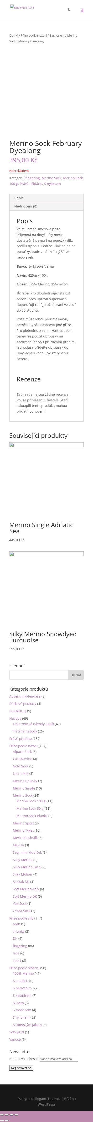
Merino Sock (51, 178)
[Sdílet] (7, 1115)
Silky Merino (22, 859)
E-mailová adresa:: (24, 1058)
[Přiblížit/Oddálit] (16, 1115)
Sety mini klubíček (27, 852)
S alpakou (20, 980)
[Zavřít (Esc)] (2, 1115)
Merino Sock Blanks (31, 816)
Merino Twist (23, 830)
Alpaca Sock (22, 751)
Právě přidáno (31, 183)
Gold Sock (20, 766)
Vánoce (15, 1039)
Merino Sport (23, 823)
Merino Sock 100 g (31, 801)
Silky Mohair (22, 874)
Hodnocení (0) (25, 206)
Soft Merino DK (25, 896)
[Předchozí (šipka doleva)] (2, 1120)
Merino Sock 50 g (30, 808)
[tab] (46, 198)
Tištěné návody (25, 731)
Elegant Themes (47, 1098)
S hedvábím (22, 988)
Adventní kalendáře (25, 696)
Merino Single (24, 788)
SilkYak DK (21, 881)
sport (17, 960)
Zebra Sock (21, 911)
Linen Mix (20, 773)
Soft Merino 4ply (26, 889)
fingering (33, 178)
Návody (15, 718)
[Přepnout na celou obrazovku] (11, 1115)
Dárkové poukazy (22, 703)
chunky (18, 931)
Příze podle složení (34, 35)
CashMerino (22, 758)
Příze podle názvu (23, 746)
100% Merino (23, 973)
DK (15, 938)
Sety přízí (16, 1032)
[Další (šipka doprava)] (7, 1120)
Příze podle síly (21, 918)
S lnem (18, 1003)
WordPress (47, 1104)
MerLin (18, 845)
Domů (13, 35)
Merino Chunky (25, 781)
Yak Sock (19, 903)
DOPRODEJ (17, 711)
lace (16, 953)
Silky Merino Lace (27, 867)
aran (16, 924)
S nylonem (57, 35)
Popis (18, 198)
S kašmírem (22, 995)
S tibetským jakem (27, 1024)
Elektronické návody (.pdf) (33, 724)
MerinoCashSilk (25, 837)
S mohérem (22, 1010)
